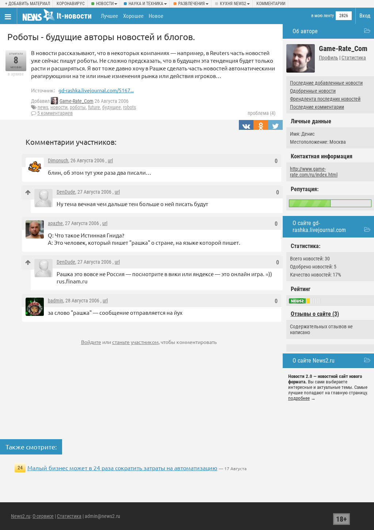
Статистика (353, 58)
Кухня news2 (233, 3)
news (43, 107)
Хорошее (133, 16)
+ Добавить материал (27, 3)
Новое (156, 16)
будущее (111, 107)
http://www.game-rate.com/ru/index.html (313, 172)
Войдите (91, 341)
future (94, 107)
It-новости (74, 15)
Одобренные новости (313, 91)
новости (59, 107)
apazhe (55, 223)
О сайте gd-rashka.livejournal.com (319, 226)
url (110, 160)
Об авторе (305, 31)
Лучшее (109, 16)
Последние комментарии (317, 107)
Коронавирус (71, 3)
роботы (78, 107)
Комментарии (270, 3)
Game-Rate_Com (77, 101)
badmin (55, 300)
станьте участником (135, 341)
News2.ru (20, 516)
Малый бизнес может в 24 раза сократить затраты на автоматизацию (122, 467)
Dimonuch (58, 160)
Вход (364, 15)
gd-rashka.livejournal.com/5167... (96, 90)
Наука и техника (146, 3)
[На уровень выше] (28, 192)
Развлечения (191, 3)
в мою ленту (322, 15)
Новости (105, 3)
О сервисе (43, 516)
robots (129, 107)
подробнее (299, 398)
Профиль (328, 58)
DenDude (66, 192)
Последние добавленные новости (326, 83)
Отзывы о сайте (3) (315, 313)
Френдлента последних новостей (325, 99)
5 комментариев (55, 113)
